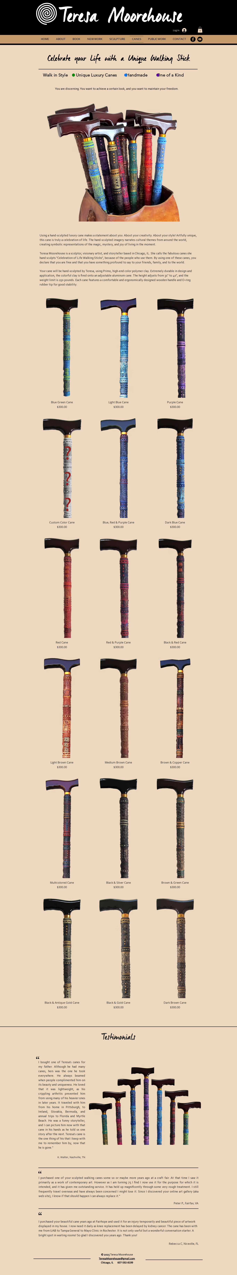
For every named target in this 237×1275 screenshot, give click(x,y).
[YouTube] (199, 39)
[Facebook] (193, 39)
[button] (200, 30)
